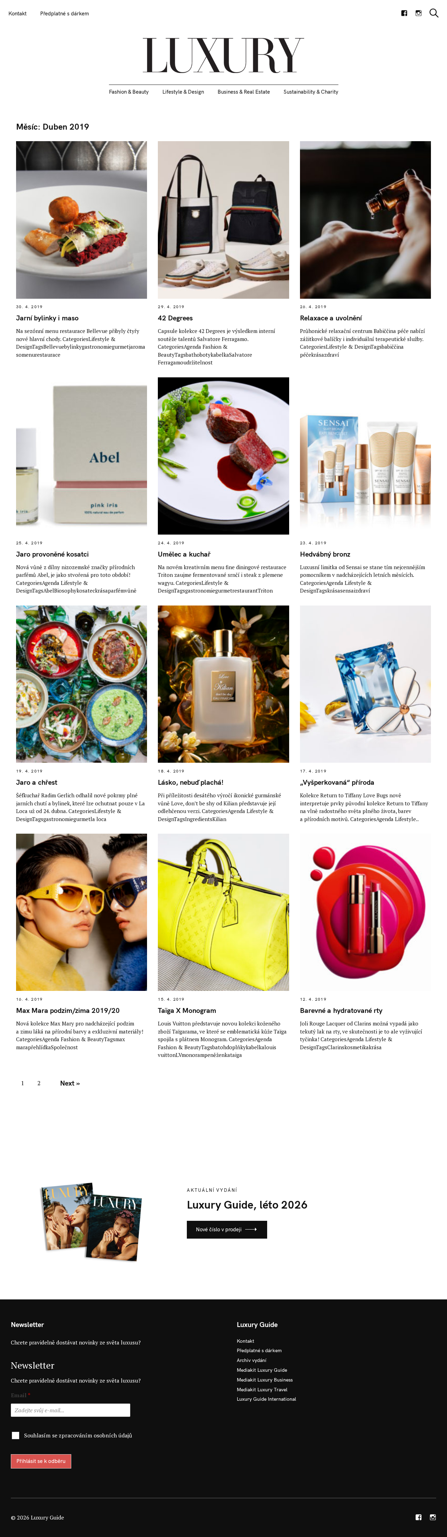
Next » (70, 1083)
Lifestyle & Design (183, 91)
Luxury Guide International (266, 1399)
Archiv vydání (251, 1360)
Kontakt (17, 13)
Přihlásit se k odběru (41, 1461)
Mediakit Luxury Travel (262, 1389)
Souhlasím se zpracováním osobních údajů (78, 1435)
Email (20, 1395)
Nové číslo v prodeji (219, 1229)
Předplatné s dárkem (64, 13)
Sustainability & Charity (311, 91)
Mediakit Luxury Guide (262, 1370)
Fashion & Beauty (129, 91)
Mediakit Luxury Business (265, 1380)
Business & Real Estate (244, 91)
